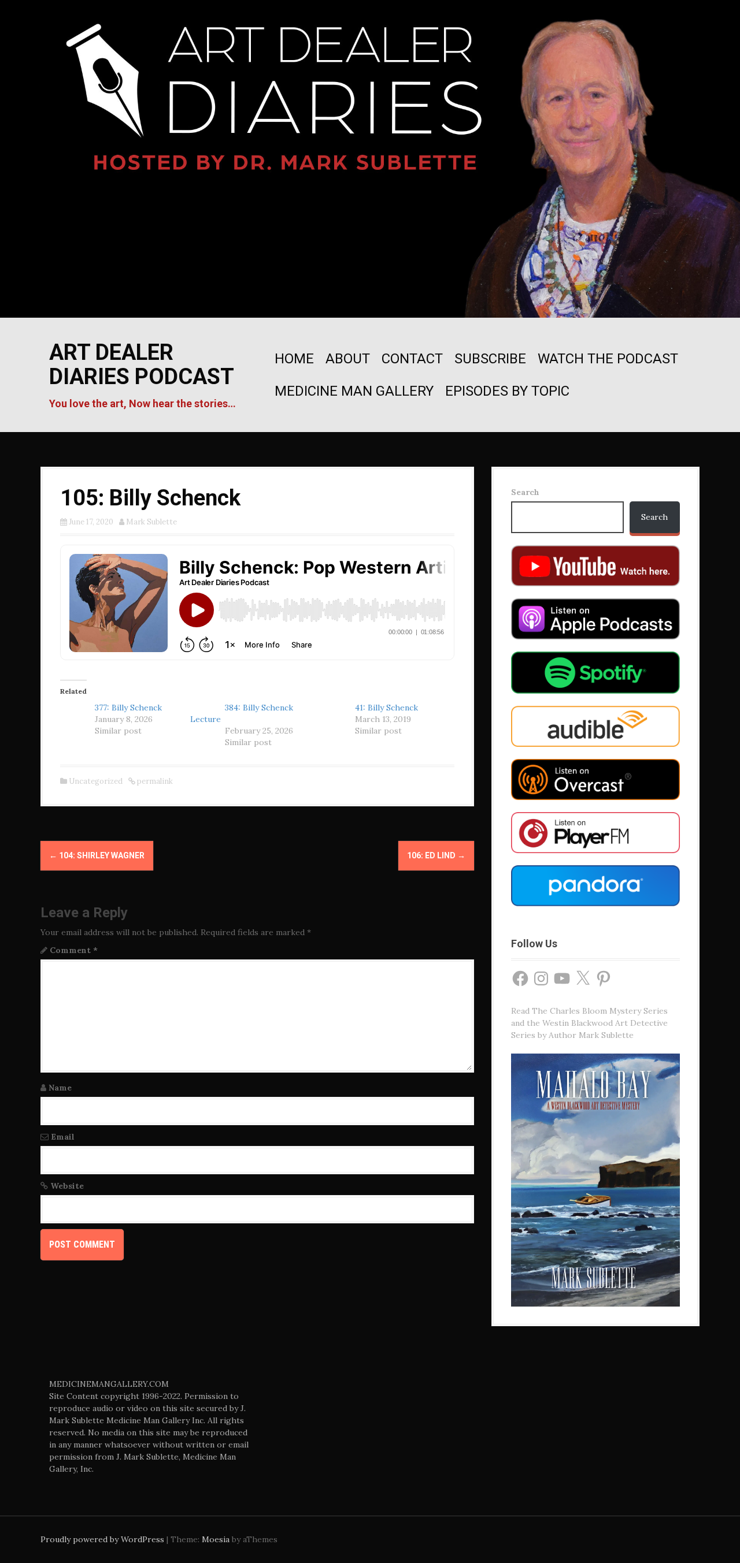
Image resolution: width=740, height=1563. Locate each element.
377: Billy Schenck (128, 707)
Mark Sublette (151, 522)
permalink (154, 781)
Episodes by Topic (507, 391)
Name (60, 1087)
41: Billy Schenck (386, 707)
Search (525, 492)
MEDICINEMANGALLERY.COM (109, 1384)
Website (67, 1186)
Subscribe (490, 359)
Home (294, 359)
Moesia (216, 1539)
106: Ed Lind (436, 855)
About (347, 359)
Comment (74, 950)
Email (63, 1137)
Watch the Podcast (608, 359)
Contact (412, 359)
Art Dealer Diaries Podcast (141, 364)
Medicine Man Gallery (354, 391)
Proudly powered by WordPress (102, 1539)
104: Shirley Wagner (97, 855)
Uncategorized (96, 781)
